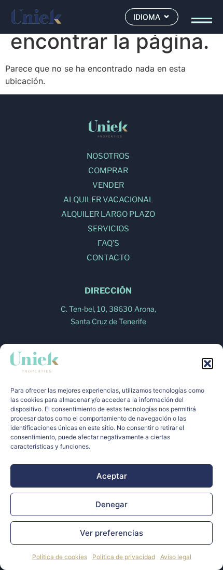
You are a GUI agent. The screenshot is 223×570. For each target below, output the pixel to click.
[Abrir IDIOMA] (166, 16)
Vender (108, 185)
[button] (207, 363)
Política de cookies (59, 557)
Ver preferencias (111, 533)
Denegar (111, 504)
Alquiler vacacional (108, 199)
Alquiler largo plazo (108, 214)
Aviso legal (175, 557)
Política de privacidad (123, 557)
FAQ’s (108, 243)
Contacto (108, 257)
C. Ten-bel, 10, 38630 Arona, (108, 308)
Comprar (108, 170)
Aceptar (111, 476)
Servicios (108, 228)
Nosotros (108, 156)
